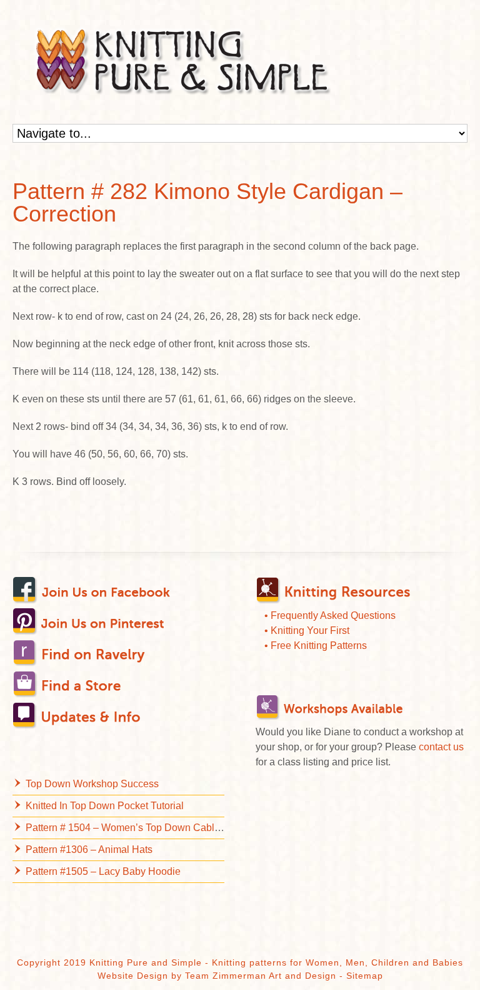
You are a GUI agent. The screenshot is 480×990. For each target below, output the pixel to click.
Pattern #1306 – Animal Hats (89, 849)
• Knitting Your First (306, 630)
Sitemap (364, 976)
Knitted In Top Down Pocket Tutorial (105, 805)
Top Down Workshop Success (92, 783)
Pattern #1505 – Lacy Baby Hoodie (103, 871)
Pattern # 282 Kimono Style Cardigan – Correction (207, 202)
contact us (441, 747)
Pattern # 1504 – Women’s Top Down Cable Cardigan (145, 827)
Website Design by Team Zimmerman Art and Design (217, 976)
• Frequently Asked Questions (330, 615)
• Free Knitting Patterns (315, 645)
